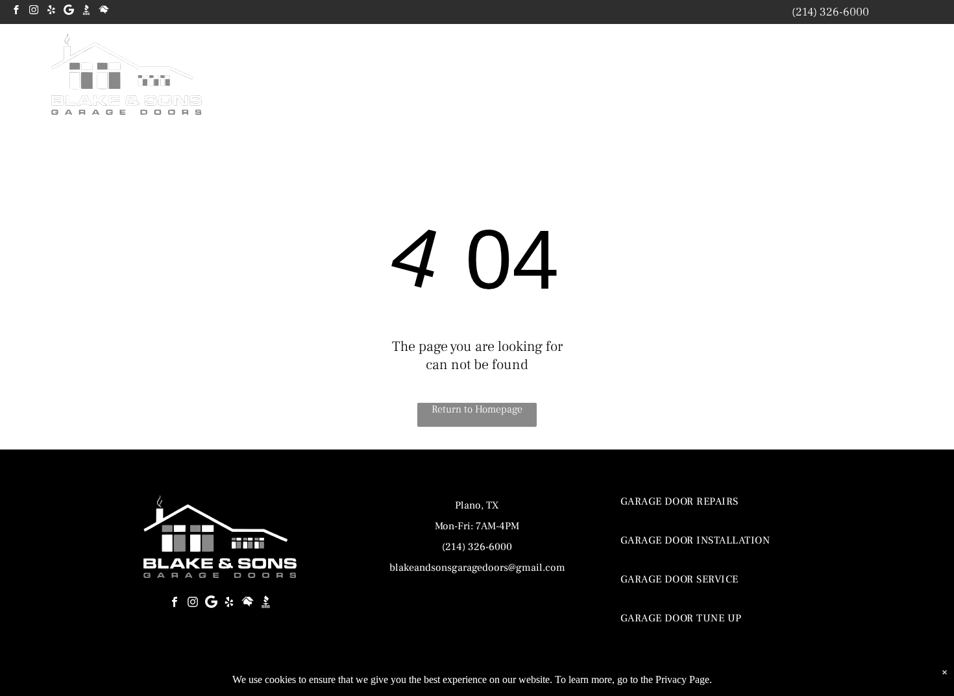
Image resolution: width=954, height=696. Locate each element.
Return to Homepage (477, 409)
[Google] (68, 11)
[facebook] (16, 11)
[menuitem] (516, 78)
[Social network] (86, 11)
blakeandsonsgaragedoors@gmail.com (477, 567)
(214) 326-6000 (830, 12)
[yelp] (51, 11)
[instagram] (33, 11)
